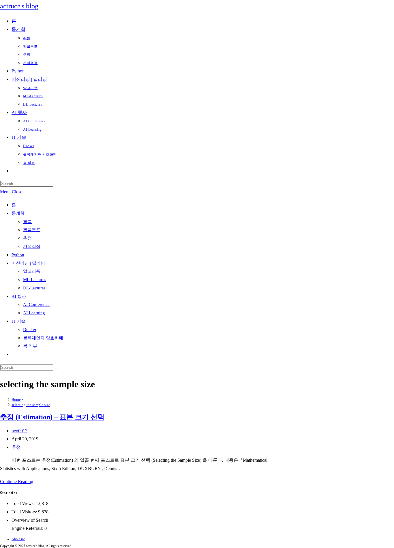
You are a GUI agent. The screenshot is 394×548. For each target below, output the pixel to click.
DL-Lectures (34, 288)
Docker (29, 329)
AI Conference (36, 304)
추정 (27, 238)
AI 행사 (19, 296)
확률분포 (31, 229)
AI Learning (34, 313)
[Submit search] (57, 368)
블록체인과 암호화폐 (43, 338)
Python (18, 255)
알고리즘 (31, 271)
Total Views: (24, 503)
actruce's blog (19, 6)
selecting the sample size (31, 405)
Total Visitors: (25, 511)
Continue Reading (16, 481)
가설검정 (31, 246)
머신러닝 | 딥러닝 (28, 263)
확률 (27, 221)
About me (18, 539)
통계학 (18, 213)
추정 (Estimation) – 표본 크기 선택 (52, 417)
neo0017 (19, 430)
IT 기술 (18, 321)
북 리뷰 (30, 346)
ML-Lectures (34, 279)
